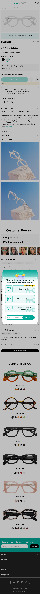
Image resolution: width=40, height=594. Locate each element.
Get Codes (28, 317)
